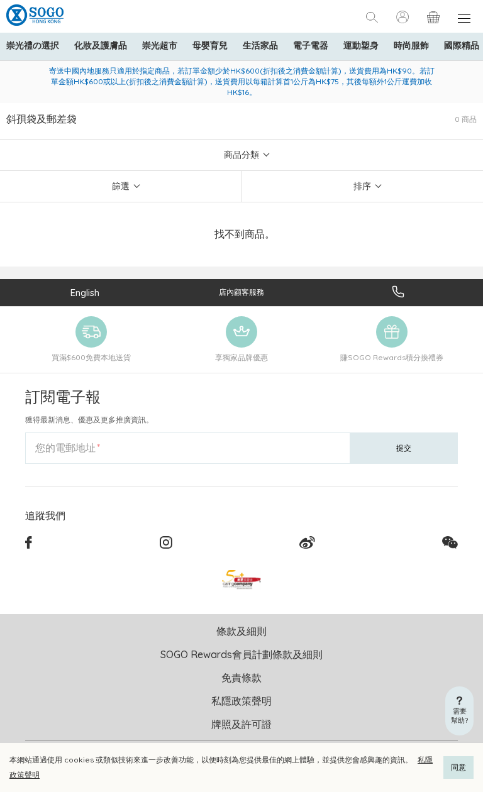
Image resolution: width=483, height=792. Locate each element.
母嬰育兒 (210, 45)
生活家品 (260, 45)
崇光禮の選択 (32, 45)
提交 (403, 448)
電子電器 (310, 45)
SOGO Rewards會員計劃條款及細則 (241, 654)
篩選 (121, 186)
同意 (458, 767)
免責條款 (241, 677)
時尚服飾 (411, 45)
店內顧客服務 (241, 292)
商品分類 (241, 154)
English (84, 293)
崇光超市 (159, 45)
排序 (362, 186)
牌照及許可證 (241, 724)
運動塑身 (361, 45)
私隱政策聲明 (241, 701)
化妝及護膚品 (100, 45)
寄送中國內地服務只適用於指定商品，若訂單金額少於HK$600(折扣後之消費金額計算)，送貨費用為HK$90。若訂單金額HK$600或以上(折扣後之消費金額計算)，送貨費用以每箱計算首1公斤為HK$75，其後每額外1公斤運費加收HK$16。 (242, 81)
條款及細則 (241, 631)
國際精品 (461, 45)
